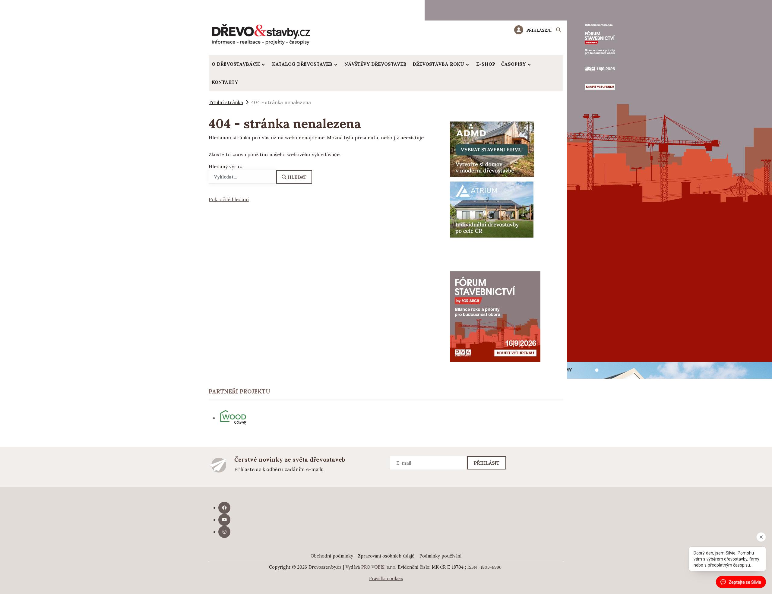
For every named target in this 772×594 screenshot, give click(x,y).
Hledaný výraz (225, 166)
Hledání (558, 30)
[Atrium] (491, 209)
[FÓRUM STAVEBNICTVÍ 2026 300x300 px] (495, 316)
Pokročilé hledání (229, 199)
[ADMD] (492, 149)
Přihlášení (539, 30)
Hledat (297, 177)
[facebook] (224, 507)
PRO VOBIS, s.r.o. (379, 567)
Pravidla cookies (386, 578)
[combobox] (243, 177)
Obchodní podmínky (332, 556)
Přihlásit (487, 463)
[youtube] (224, 520)
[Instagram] (224, 532)
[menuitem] (239, 64)
